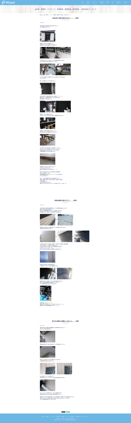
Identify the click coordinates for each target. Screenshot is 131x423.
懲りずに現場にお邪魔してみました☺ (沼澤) (65, 321)
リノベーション (94, 2)
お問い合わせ (126, 2)
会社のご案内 (119, 2)
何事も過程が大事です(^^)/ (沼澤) (65, 200)
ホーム (83, 2)
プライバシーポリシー (85, 416)
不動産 (88, 2)
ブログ (113, 2)
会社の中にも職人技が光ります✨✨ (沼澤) (65, 18)
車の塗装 (107, 2)
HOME (41, 14)
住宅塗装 (101, 2)
